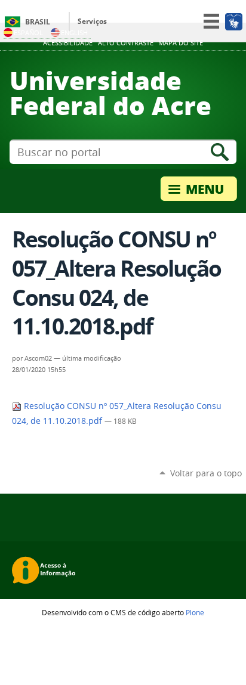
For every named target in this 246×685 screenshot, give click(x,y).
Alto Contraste (125, 43)
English (74, 32)
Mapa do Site (180, 43)
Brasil (37, 22)
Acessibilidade (68, 43)
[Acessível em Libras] (233, 21)
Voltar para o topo (206, 473)
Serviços (92, 21)
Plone (195, 612)
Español (28, 32)
